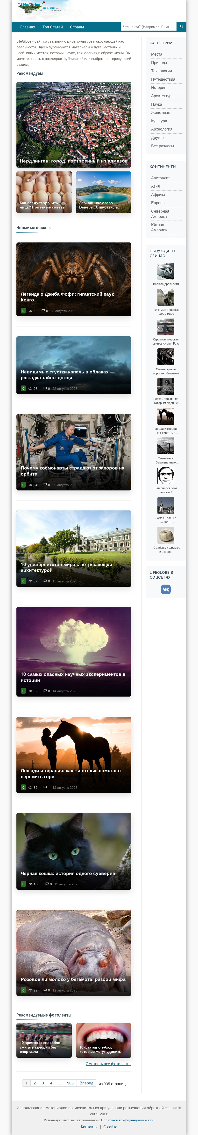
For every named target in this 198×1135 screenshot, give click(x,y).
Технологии (161, 71)
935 (70, 1083)
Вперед (86, 1083)
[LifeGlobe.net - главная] (67, 11)
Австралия (160, 178)
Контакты (89, 1127)
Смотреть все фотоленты (108, 1063)
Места (156, 54)
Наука (156, 104)
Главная (27, 27)
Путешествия (163, 79)
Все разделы (162, 146)
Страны (77, 27)
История (158, 87)
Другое (157, 138)
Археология (161, 129)
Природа (159, 63)
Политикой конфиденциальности (127, 1119)
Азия (155, 186)
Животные (160, 113)
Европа (158, 203)
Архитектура (162, 96)
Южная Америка (159, 227)
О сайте (110, 1127)
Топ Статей (52, 27)
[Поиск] (181, 26)
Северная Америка (160, 214)
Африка (158, 195)
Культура (159, 121)
